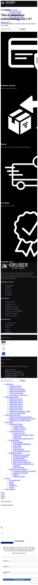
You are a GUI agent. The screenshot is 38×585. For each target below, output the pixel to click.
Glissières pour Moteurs (20, 473)
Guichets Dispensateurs (20, 456)
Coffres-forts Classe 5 (16, 404)
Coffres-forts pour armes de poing (20, 420)
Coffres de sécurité (15, 386)
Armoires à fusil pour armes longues (20, 417)
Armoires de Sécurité (15, 424)
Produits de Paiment (15, 453)
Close (2, 494)
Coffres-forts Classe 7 (16, 408)
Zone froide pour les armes (21, 451)
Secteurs (11, 484)
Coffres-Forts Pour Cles (16, 431)
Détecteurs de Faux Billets (21, 455)
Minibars (16, 475)
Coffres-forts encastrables (17, 389)
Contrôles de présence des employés (24, 471)
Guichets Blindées (19, 458)
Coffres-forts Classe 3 (16, 400)
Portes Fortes (17, 446)
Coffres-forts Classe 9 (16, 409)
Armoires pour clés (19, 433)
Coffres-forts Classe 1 (16, 399)
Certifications (13, 485)
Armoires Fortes (18, 426)
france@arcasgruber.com (17, 533)
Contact (11, 487)
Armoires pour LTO (19, 429)
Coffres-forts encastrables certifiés (20, 411)
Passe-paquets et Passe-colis (22, 462)
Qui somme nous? (14, 480)
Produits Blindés (14, 440)
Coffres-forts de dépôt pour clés (23, 438)
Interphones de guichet (20, 460)
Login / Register (10, 489)
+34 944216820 (19, 541)
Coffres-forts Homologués (17, 391)
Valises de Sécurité (19, 476)
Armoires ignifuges (19, 428)
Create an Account (7, 505)
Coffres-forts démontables (17, 413)
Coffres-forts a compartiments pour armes (22, 418)
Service (11, 482)
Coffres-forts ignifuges (16, 393)
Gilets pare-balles (18, 449)
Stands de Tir (17, 447)
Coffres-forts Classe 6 (16, 406)
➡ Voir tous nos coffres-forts (18, 395)
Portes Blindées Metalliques (22, 444)
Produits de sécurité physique (18, 469)
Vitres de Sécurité (18, 467)
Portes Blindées (18, 442)
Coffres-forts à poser (15, 388)
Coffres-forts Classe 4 (16, 402)
